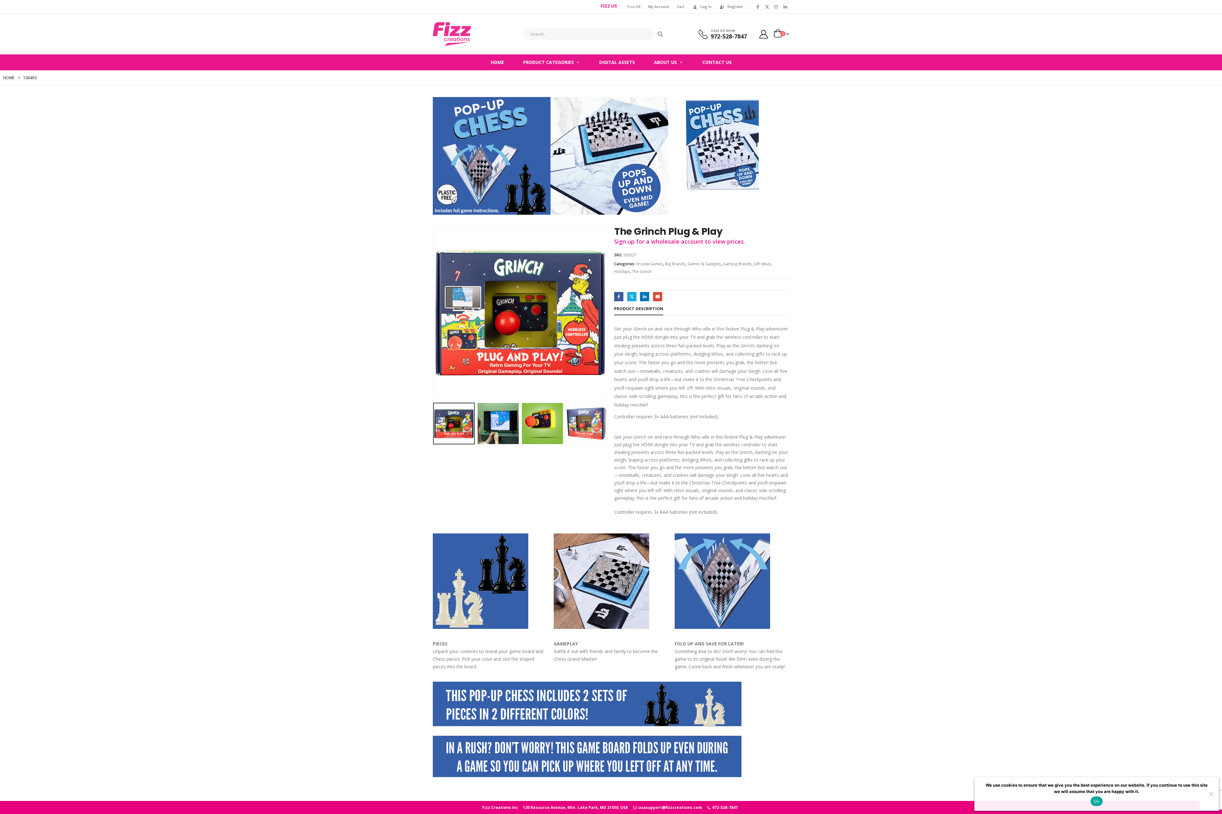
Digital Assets (617, 62)
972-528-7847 (724, 807)
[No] (1211, 794)
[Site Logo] (452, 34)
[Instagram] (776, 7)
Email (657, 296)
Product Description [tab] (638, 308)
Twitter (631, 296)
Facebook (618, 296)
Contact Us (717, 62)
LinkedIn (644, 296)
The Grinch (641, 271)
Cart (681, 6)
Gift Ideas (762, 264)
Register (735, 6)
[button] (434, 313)
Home (497, 62)
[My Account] (764, 34)
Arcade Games (649, 264)
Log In (706, 6)
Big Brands (675, 264)
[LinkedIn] (785, 7)
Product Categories (548, 62)
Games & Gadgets (704, 264)
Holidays (622, 271)
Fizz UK (634, 6)
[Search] (660, 34)
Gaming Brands (737, 264)
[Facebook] (758, 7)
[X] (767, 7)
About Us (665, 62)
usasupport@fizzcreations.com (669, 807)
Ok (1096, 801)
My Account (658, 6)
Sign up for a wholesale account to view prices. (679, 241)
